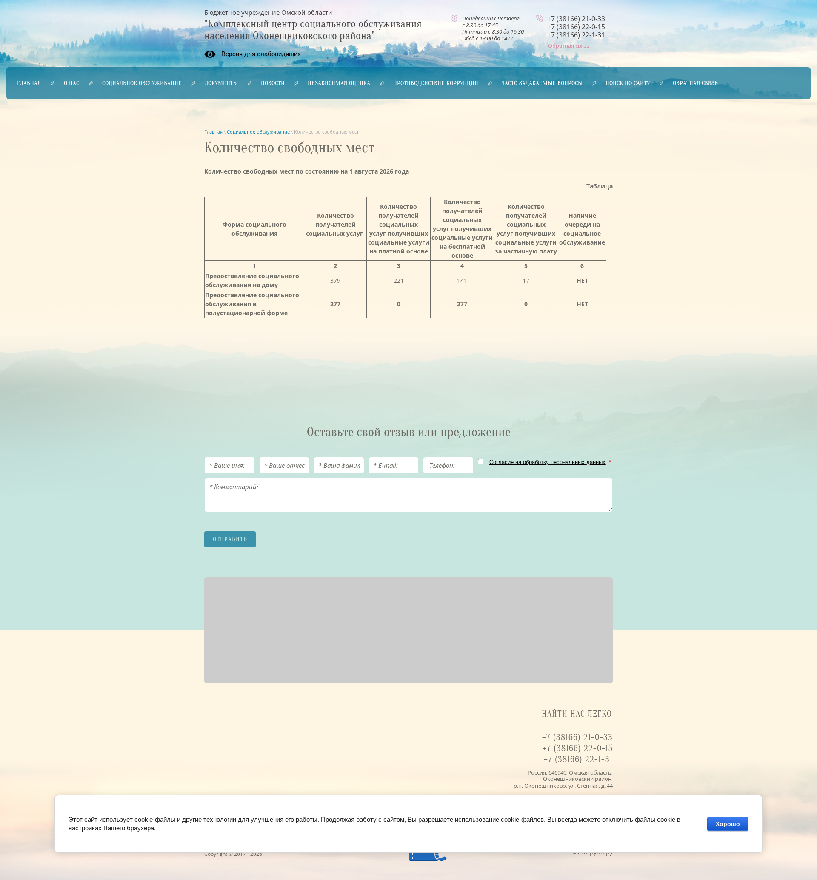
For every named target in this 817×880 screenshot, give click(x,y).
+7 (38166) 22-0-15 (576, 26)
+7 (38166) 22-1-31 (576, 35)
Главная (213, 131)
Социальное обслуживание (258, 131)
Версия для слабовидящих (261, 53)
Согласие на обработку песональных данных (547, 462)
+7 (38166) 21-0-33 (576, 18)
